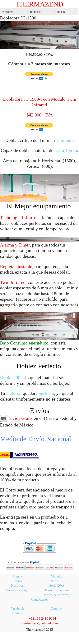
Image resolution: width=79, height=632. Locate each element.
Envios (17, 581)
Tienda (17, 576)
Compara (60, 11)
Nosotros (7, 11)
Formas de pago (17, 590)
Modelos (57, 576)
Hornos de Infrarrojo (56, 595)
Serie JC (57, 581)
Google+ (57, 608)
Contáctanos (39, 599)
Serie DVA (56, 585)
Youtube (17, 613)
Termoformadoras (56, 590)
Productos (34, 11)
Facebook (17, 608)
